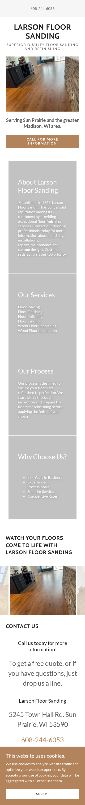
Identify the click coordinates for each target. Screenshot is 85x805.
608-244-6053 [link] (42, 8)
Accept (42, 794)
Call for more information (42, 141)
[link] (42, 32)
